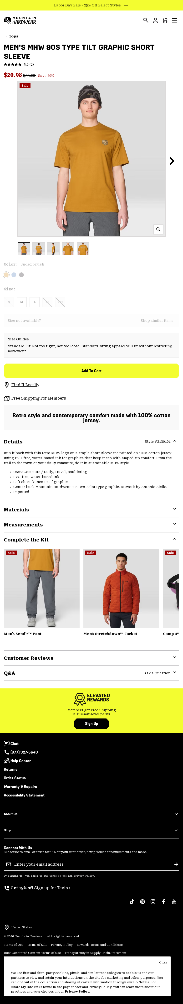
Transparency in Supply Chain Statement (96, 953)
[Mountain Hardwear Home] (20, 20)
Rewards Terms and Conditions (100, 945)
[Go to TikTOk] (132, 904)
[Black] (21, 274)
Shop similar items (157, 321)
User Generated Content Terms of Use (32, 953)
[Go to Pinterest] (142, 904)
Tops (13, 36)
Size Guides (18, 339)
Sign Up (91, 723)
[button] (174, 20)
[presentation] (146, 20)
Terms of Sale (37, 945)
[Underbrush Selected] (6, 274)
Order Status (15, 778)
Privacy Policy (84, 876)
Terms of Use (58, 876)
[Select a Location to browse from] (7, 927)
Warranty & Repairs (20, 786)
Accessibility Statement (24, 795)
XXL (60, 302)
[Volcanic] (42, 588)
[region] (87, 976)
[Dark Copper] (121, 588)
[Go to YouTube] (174, 904)
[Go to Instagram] (153, 904)
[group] (91, 712)
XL (47, 302)
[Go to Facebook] (163, 904)
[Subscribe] (176, 864)
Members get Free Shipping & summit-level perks (91, 712)
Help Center (20, 761)
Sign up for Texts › (37, 888)
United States (21, 927)
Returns (10, 769)
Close (163, 962)
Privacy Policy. (77, 991)
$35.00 (29, 75)
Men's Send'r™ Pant (22, 634)
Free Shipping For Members (38, 398)
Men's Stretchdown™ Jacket (110, 634)
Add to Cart (91, 371)
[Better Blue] (13, 274)
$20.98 (13, 75)
